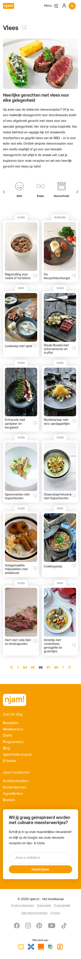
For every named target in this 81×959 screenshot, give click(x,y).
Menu (48, 6)
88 (56, 667)
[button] (75, 192)
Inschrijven (40, 869)
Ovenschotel (61, 196)
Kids (19, 196)
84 (25, 667)
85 (33, 667)
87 (48, 667)
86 (41, 667)
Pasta (40, 196)
